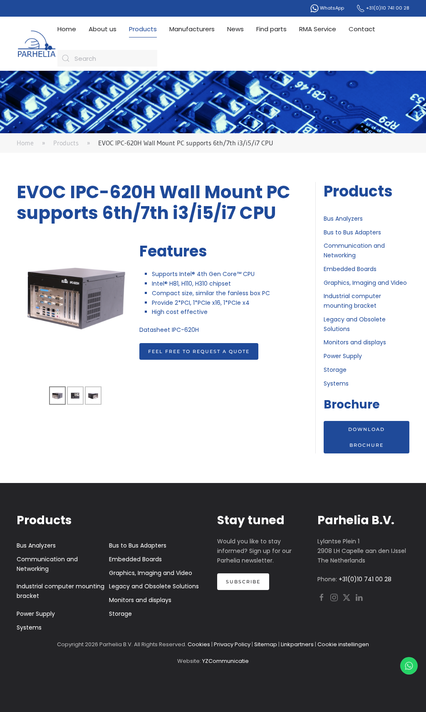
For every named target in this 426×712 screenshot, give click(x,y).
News (235, 29)
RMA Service (317, 29)
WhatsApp (331, 8)
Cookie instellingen (343, 644)
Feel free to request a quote (199, 351)
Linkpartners (297, 644)
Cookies (199, 644)
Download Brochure (366, 437)
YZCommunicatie (225, 661)
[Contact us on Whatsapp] (409, 666)
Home (66, 29)
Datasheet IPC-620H (169, 330)
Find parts (271, 29)
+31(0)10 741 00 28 (387, 8)
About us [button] (102, 29)
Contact (362, 29)
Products (143, 29)
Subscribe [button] (243, 582)
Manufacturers (192, 29)
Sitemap (265, 644)
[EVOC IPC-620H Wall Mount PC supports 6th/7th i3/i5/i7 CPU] (76, 295)
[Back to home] (37, 44)
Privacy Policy (232, 644)
